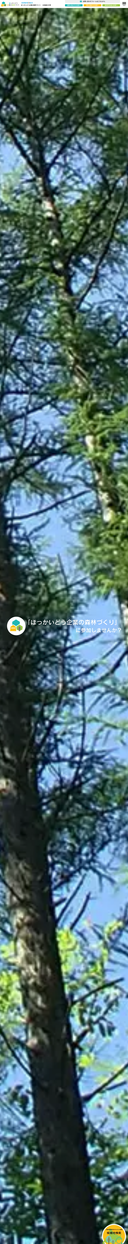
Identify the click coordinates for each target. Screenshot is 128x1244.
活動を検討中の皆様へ (74, 5)
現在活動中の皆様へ (92, 5)
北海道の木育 (46, 5)
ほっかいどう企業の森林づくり (30, 5)
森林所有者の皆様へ (111, 5)
